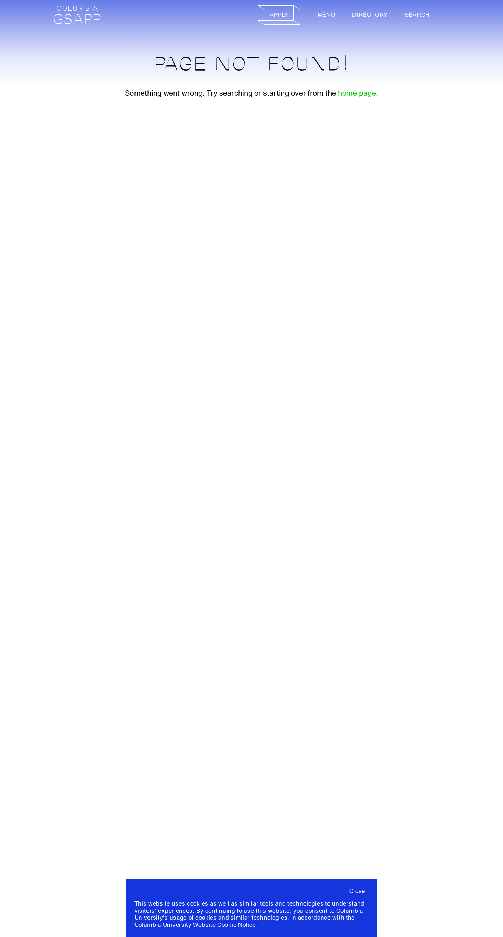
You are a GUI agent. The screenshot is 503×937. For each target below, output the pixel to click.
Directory (369, 14)
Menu (326, 14)
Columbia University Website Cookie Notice (195, 924)
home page (357, 93)
